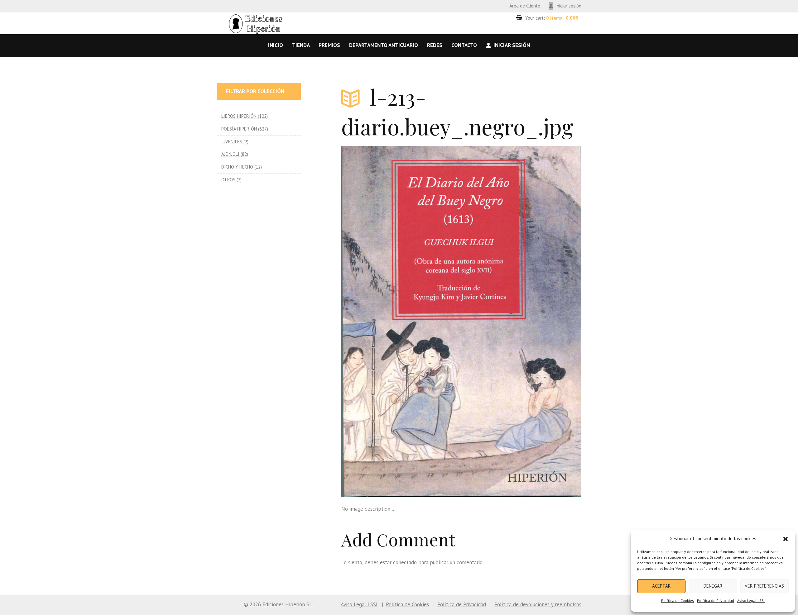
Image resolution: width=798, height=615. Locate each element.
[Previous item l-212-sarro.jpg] (401, 321)
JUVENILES (231, 142)
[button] (785, 539)
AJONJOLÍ (230, 154)
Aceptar (661, 586)
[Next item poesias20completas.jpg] (521, 321)
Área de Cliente (524, 6)
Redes (434, 45)
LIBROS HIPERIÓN (239, 116)
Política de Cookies (677, 600)
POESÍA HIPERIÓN (239, 129)
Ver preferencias (764, 586)
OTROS (228, 180)
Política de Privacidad (715, 600)
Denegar (713, 586)
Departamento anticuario (383, 45)
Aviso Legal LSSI (751, 600)
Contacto (464, 45)
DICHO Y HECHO (237, 167)
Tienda (301, 45)
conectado (405, 562)
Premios (329, 45)
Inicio (275, 45)
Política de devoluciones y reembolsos (537, 604)
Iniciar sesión (568, 6)
